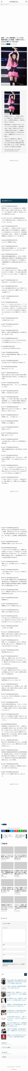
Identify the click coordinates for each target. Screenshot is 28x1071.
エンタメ (4, 824)
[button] (3, 831)
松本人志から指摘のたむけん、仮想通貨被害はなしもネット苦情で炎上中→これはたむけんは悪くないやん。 (17, 1024)
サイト (4, 954)
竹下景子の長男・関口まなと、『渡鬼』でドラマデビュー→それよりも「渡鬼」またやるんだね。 (17, 1018)
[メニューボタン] (1, 1)
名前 (3, 944)
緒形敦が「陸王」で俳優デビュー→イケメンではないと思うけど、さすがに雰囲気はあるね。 (17, 994)
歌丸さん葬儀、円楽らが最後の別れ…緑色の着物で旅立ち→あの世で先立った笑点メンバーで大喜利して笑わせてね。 (17, 982)
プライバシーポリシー (11, 1066)
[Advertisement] (14, 20)
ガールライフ (18, 1066)
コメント (5, 927)
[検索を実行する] (25, 974)
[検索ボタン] (26, 1)
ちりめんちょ (14, 1)
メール (4, 949)
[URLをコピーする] (25, 831)
